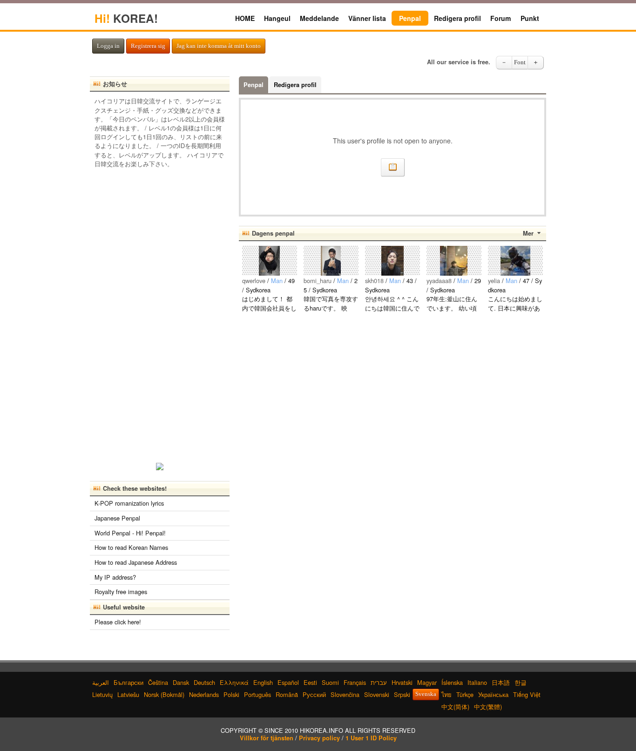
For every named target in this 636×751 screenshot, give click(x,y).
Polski (231, 694)
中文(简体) (455, 706)
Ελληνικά (234, 682)
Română (287, 694)
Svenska (425, 694)
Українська (493, 694)
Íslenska (452, 682)
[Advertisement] (160, 312)
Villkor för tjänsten (266, 738)
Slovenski (376, 694)
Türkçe (465, 694)
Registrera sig (148, 46)
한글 (520, 682)
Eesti (310, 682)
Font (520, 62)
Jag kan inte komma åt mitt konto (218, 46)
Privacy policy (319, 738)
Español (288, 682)
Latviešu (128, 694)
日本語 (501, 682)
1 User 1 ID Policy (371, 738)
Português (257, 694)
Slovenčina (345, 694)
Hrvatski (402, 682)
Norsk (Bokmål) (164, 694)
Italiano (477, 682)
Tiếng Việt (527, 694)
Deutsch (204, 682)
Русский (314, 694)
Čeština (158, 682)
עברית (379, 682)
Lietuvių (102, 694)
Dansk (181, 682)
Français (355, 682)
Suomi (330, 682)
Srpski (402, 694)
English (263, 682)
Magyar (427, 682)
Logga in (108, 46)
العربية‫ (100, 682)
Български (128, 682)
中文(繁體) (488, 706)
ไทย (446, 694)
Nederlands (204, 694)
